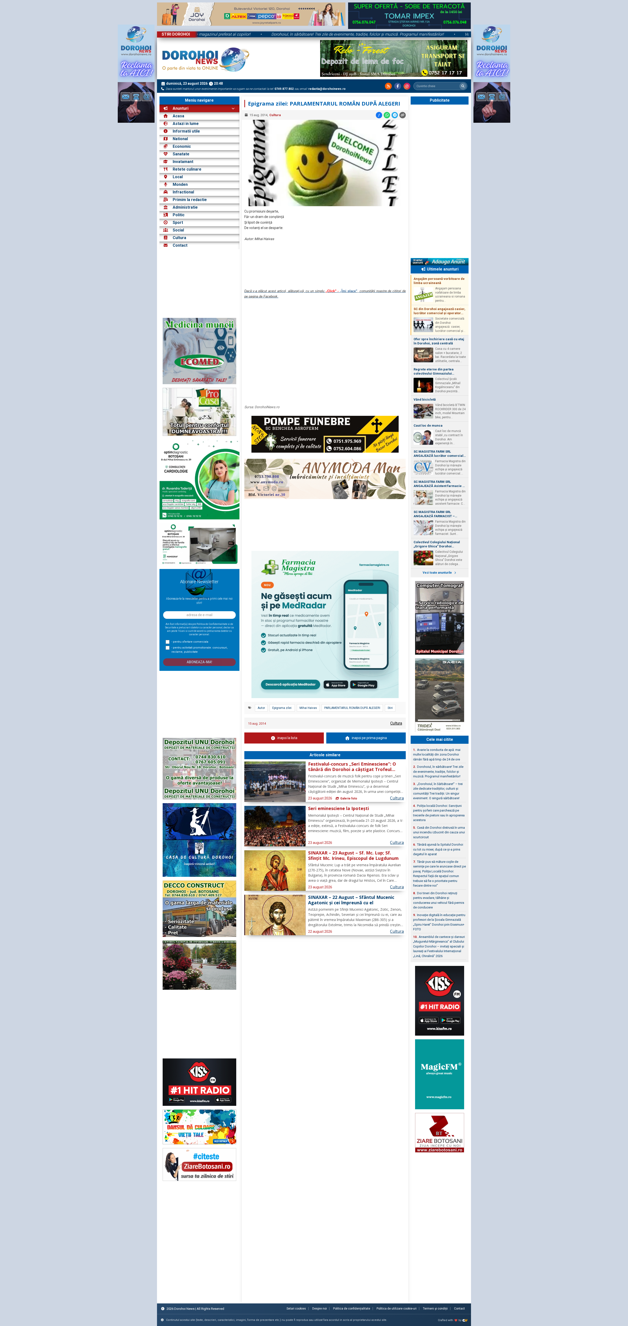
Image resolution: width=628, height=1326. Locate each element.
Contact (179, 245)
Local (178, 177)
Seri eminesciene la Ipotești (338, 808)
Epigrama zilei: (282, 708)
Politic (178, 215)
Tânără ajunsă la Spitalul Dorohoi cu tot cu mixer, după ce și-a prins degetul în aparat (438, 849)
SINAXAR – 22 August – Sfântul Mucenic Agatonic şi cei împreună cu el (351, 900)
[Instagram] (407, 86)
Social (178, 230)
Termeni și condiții (435, 1308)
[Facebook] (397, 86)
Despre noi (319, 1308)
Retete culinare (187, 169)
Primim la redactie (190, 199)
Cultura (179, 237)
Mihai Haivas (308, 708)
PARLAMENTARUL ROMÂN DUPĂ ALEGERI (352, 708)
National (180, 138)
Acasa (178, 116)
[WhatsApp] (387, 115)
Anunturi (180, 108)
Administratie (185, 207)
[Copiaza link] (402, 115)
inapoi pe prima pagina (369, 738)
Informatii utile (186, 131)
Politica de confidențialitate (351, 1308)
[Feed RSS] (388, 86)
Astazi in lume (186, 123)
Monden (180, 184)
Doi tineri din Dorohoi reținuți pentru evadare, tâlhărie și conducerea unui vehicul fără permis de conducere (438, 900)
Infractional (183, 192)
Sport (178, 222)
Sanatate (181, 154)
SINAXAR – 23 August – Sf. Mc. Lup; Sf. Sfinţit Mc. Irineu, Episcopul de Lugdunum (353, 855)
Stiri (390, 708)
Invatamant (183, 161)
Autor (261, 708)
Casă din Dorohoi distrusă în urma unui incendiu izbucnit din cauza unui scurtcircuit (439, 832)
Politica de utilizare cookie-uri (397, 1308)
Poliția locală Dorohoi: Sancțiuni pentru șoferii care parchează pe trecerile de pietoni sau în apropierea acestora (439, 813)
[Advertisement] (199, 283)
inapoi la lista (287, 738)
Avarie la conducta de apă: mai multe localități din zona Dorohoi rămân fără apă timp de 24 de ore (436, 754)
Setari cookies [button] (296, 1308)
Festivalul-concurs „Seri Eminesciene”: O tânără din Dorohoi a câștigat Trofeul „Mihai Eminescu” (352, 766)
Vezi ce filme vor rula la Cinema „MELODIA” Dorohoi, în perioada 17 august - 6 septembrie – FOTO (465, 34)
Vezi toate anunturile (438, 572)
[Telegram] (395, 115)
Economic (182, 146)
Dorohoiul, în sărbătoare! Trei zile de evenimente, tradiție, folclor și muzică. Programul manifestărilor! (274, 34)
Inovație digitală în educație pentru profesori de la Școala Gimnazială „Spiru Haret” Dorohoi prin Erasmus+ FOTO (439, 922)
